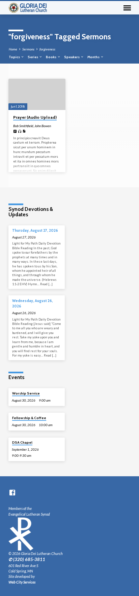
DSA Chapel (22, 442)
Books (51, 57)
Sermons (28, 49)
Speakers (72, 57)
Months (93, 57)
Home (13, 49)
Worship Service (26, 393)
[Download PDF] (24, 131)
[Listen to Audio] (20, 131)
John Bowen (42, 126)
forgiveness (47, 49)
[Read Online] (15, 131)
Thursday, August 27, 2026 (35, 230)
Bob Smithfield (23, 126)
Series (33, 57)
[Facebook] (12, 492)
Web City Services (21, 582)
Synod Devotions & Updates (30, 212)
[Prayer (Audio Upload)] (36, 94)
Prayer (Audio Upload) (35, 117)
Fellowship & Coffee (29, 418)
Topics (15, 57)
